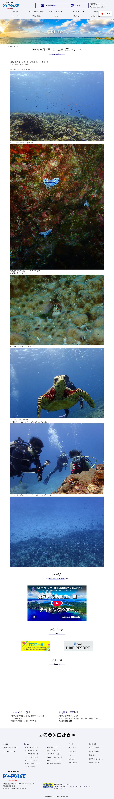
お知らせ (75, 16)
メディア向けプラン (33, 763)
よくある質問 (96, 16)
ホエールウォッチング (55, 757)
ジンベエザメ (31, 767)
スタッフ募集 (94, 748)
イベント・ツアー (55, 12)
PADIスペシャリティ (54, 754)
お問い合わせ (50, 5)
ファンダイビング (32, 747)
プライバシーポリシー (97, 759)
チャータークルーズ (54, 760)
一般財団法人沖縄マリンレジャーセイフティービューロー (72, 786)
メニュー (75, 12)
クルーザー (15, 16)
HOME (15, 12)
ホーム (10, 46)
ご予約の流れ (36, 16)
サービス (71, 744)
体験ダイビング (53, 747)
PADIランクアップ (32, 754)
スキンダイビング (32, 757)
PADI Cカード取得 (53, 750)
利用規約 (93, 755)
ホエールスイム (32, 760)
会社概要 (93, 744)
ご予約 (77, 5)
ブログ (55, 16)
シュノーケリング (32, 750)
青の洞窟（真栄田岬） (55, 763)
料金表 (96, 12)
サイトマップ (94, 763)
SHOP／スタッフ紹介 (36, 12)
